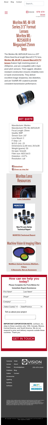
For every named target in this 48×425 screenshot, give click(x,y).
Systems (9, 382)
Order (15, 361)
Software (9, 385)
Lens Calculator (24, 199)
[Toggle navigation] (5, 12)
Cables (8, 373)
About (6, 2)
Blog (12, 2)
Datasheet (18, 166)
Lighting (9, 379)
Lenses (8, 364)
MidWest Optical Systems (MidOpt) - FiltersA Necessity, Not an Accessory (24, 267)
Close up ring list (21, 169)
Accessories (10, 376)
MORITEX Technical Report (24, 235)
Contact (19, 2)
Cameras (9, 361)
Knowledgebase (19, 367)
